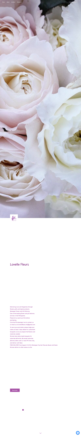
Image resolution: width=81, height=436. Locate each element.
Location (13, 2)
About (8, 2)
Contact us (19, 2)
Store (3, 2)
